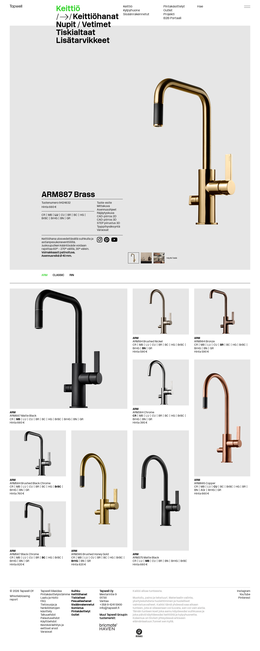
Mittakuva (103, 206)
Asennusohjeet (106, 209)
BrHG (67, 419)
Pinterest (244, 597)
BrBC (58, 419)
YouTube (244, 594)
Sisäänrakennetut (136, 14)
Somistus (77, 608)
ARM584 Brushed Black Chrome (30, 483)
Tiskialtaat (75, 32)
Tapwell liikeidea (51, 591)
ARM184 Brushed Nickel (148, 341)
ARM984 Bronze (204, 341)
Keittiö (127, 6)
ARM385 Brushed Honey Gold (90, 554)
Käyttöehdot (49, 621)
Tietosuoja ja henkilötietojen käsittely (50, 608)
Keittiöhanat (96, 16)
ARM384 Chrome (143, 412)
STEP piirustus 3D (108, 223)
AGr (203, 490)
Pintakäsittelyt (174, 6)
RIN (72, 275)
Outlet (167, 10)
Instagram (243, 591)
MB (18, 419)
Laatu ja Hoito (49, 597)
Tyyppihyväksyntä (108, 226)
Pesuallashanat (81, 601)
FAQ (43, 601)
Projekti (169, 14)
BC (43, 419)
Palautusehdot (50, 618)
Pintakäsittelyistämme (55, 594)
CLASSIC (58, 275)
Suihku (75, 591)
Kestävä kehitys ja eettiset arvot (52, 626)
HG (50, 419)
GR (81, 419)
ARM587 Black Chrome (24, 554)
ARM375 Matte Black (146, 557)
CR (11, 419)
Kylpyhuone (131, 10)
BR (37, 419)
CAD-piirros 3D (106, 219)
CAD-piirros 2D (106, 216)
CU (31, 419)
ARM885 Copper (204, 483)
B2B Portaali (172, 18)
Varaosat (103, 230)
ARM (44, 275)
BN (75, 419)
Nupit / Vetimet (83, 24)
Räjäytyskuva (105, 213)
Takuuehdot (48, 614)
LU (24, 419)
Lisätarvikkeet (83, 40)
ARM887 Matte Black (23, 415)
